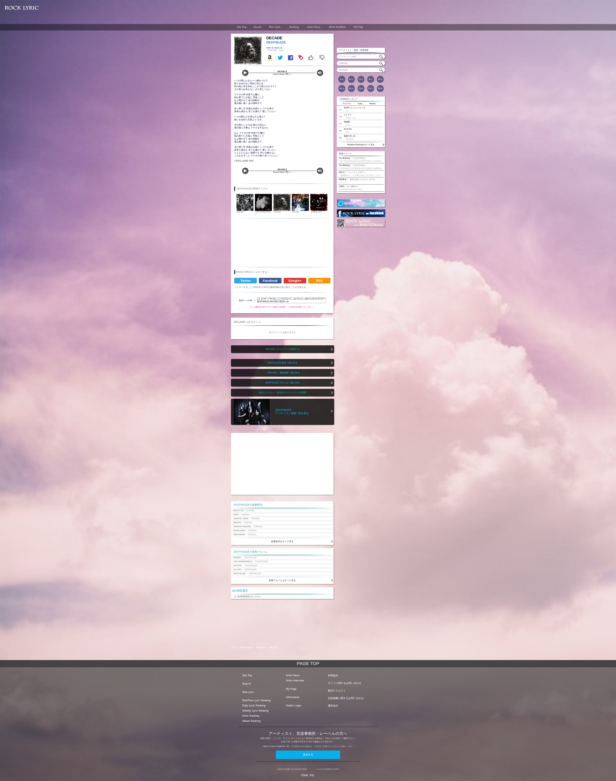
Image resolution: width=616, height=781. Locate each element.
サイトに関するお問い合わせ (344, 683)
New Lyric (248, 692)
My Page (291, 688)
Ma (351, 88)
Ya (361, 88)
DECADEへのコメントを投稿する (282, 349)
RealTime (346, 103)
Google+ (294, 280)
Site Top (247, 675)
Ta (370, 79)
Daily (360, 103)
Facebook (270, 280)
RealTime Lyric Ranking (256, 700)
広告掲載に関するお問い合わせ (346, 698)
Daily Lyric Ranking (253, 705)
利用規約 (333, 675)
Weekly (372, 103)
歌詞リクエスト (337, 690)
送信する (308, 754)
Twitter (245, 280)
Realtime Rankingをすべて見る (361, 145)
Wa (380, 88)
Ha (341, 88)
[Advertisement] (328, 10)
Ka (351, 79)
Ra (370, 88)
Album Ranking (251, 720)
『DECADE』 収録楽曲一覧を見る (282, 372)
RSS (319, 280)
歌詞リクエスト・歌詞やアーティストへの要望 (282, 392)
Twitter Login (293, 705)
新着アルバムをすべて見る (282, 580)
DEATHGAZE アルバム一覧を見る (282, 382)
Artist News (293, 675)
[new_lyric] (275, 27)
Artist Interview (295, 680)
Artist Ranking (250, 715)
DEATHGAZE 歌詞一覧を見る (282, 363)
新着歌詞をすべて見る (282, 541)
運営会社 (333, 705)
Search (246, 683)
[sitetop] (241, 27)
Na (380, 79)
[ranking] (294, 27)
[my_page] (358, 27)
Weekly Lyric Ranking (255, 710)
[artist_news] (314, 27)
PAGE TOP (308, 663)
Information (292, 697)
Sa (361, 79)
